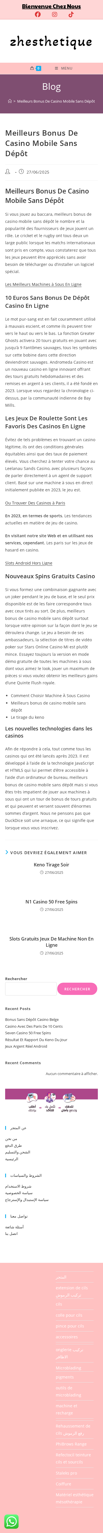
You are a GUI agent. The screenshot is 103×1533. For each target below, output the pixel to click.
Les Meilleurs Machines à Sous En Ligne (43, 284)
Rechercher (16, 978)
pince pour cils (70, 1326)
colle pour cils (69, 1315)
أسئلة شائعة (14, 1226)
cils (59, 1304)
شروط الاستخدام (18, 1186)
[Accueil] (10, 101)
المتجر (61, 1277)
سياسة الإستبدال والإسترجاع (27, 1199)
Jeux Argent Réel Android (26, 1046)
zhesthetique (51, 41)
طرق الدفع (13, 1145)
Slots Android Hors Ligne (28, 563)
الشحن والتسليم (17, 1152)
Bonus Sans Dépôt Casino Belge (32, 1019)
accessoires (67, 1336)
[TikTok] (68, 14)
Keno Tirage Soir (51, 865)
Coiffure (63, 1484)
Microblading (68, 1368)
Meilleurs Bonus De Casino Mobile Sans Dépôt (56, 101)
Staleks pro (66, 1473)
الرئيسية (11, 1158)
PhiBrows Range (71, 1444)
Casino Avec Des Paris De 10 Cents (34, 1026)
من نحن (11, 1138)
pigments (65, 1377)
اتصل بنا (11, 1233)
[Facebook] (37, 14)
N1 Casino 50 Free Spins (51, 902)
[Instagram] (54, 14)
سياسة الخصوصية (19, 1192)
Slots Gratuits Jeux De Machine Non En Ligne (51, 942)
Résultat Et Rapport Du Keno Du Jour (36, 1039)
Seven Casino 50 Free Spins (28, 1032)
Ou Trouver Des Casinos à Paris (35, 503)
